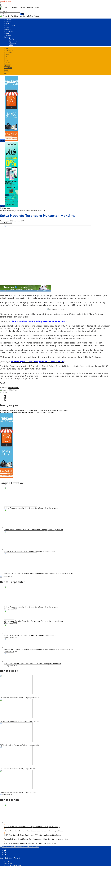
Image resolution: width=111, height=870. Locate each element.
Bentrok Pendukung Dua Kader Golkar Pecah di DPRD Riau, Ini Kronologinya (29, 767)
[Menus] (1, 3)
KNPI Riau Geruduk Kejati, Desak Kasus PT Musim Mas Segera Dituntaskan (32, 664)
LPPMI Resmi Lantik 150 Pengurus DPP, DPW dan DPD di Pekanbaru (27, 791)
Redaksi (7, 862)
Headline (8, 223)
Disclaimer (8, 863)
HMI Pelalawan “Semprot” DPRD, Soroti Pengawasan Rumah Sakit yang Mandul (30, 719)
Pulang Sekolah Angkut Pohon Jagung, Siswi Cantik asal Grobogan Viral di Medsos (34, 410)
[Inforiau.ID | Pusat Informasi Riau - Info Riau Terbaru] (19, 7)
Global (2, 223)
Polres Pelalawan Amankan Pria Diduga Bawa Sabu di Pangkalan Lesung (32, 508)
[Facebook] (5, 396)
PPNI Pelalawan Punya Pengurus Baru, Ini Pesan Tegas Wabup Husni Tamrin (29, 743)
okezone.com (13, 387)
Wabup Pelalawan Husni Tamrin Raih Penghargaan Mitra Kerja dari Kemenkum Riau (36, 839)
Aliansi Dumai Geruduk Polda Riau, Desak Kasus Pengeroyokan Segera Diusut (33, 530)
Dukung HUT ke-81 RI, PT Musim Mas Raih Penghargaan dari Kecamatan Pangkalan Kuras (38, 573)
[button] (22, 14)
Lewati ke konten (6, 1)
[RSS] (5, 400)
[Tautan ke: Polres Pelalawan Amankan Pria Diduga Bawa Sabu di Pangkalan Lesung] (20, 605)
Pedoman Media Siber (12, 865)
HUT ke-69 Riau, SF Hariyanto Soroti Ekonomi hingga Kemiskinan (24, 696)
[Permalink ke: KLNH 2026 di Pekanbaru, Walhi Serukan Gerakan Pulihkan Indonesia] (20, 549)
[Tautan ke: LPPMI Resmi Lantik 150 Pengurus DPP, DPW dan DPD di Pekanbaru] (16, 788)
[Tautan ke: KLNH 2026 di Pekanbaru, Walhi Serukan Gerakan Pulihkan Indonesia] (9, 633)
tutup (2, 140)
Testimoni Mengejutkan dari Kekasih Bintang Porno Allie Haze (27, 412)
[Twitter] (5, 398)
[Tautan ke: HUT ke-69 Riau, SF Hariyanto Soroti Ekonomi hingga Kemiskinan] (16, 694)
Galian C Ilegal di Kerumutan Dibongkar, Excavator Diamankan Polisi (30, 843)
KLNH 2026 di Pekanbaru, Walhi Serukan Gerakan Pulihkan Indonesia (30, 551)
